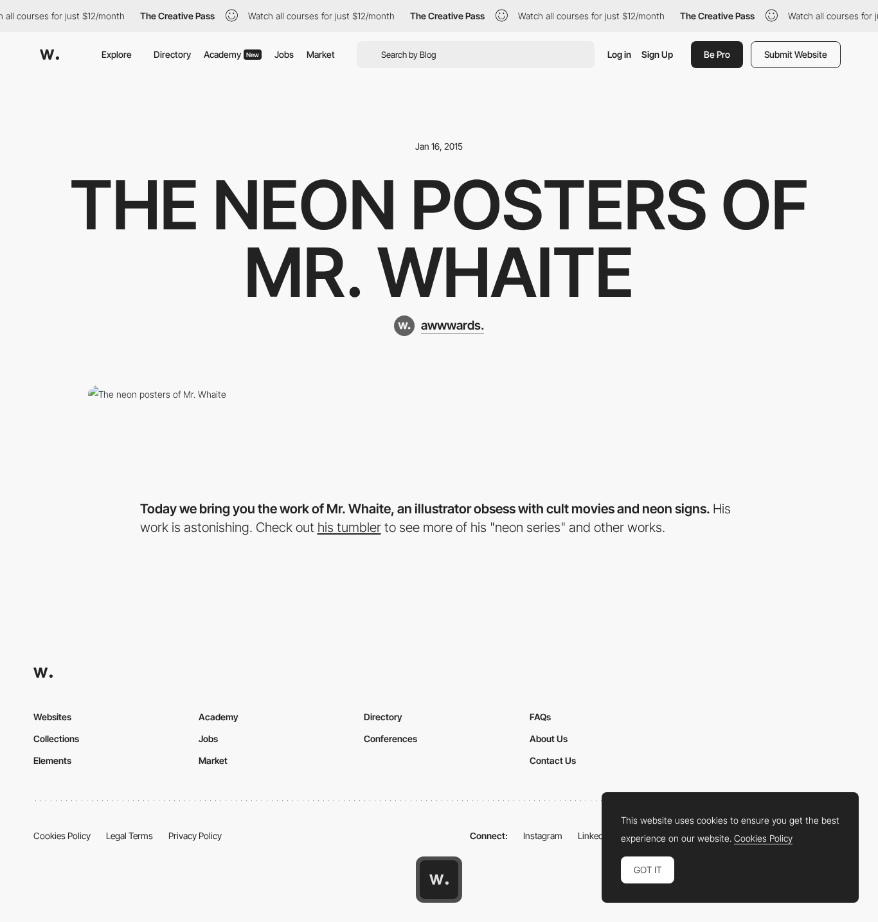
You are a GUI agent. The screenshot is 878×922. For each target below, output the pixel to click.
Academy (231, 54)
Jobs (284, 54)
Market (321, 54)
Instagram (542, 835)
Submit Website (795, 54)
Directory (172, 54)
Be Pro (717, 54)
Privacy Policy (195, 835)
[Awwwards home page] (439, 879)
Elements (52, 760)
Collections (56, 738)
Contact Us (553, 760)
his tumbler (349, 527)
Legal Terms (129, 835)
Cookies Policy (62, 835)
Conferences (390, 738)
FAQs (540, 716)
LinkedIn (594, 835)
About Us (549, 738)
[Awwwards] (49, 54)
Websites (52, 716)
